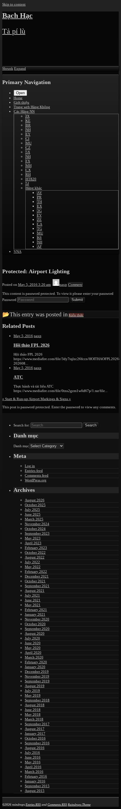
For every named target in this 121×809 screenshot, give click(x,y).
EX (39, 206)
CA (39, 224)
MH (29, 165)
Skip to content (14, 4)
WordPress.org (35, 480)
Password (9, 300)
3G (39, 210)
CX (28, 170)
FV (39, 215)
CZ (28, 147)
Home (18, 98)
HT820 (31, 179)
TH (39, 202)
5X (28, 152)
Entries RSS (33, 804)
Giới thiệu (21, 102)
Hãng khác (34, 188)
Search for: (22, 425)
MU (29, 143)
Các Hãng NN (24, 111)
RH (28, 174)
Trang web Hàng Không (32, 107)
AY (39, 193)
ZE (39, 219)
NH (28, 130)
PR (39, 197)
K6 (39, 237)
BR (28, 125)
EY (28, 134)
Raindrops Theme (79, 804)
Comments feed (36, 475)
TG (39, 228)
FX (28, 161)
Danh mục (21, 446)
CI (27, 138)
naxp (37, 336)
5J (27, 183)
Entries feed (34, 471)
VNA (17, 251)
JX (28, 116)
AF (39, 246)
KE (28, 121)
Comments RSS (57, 804)
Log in (30, 466)
